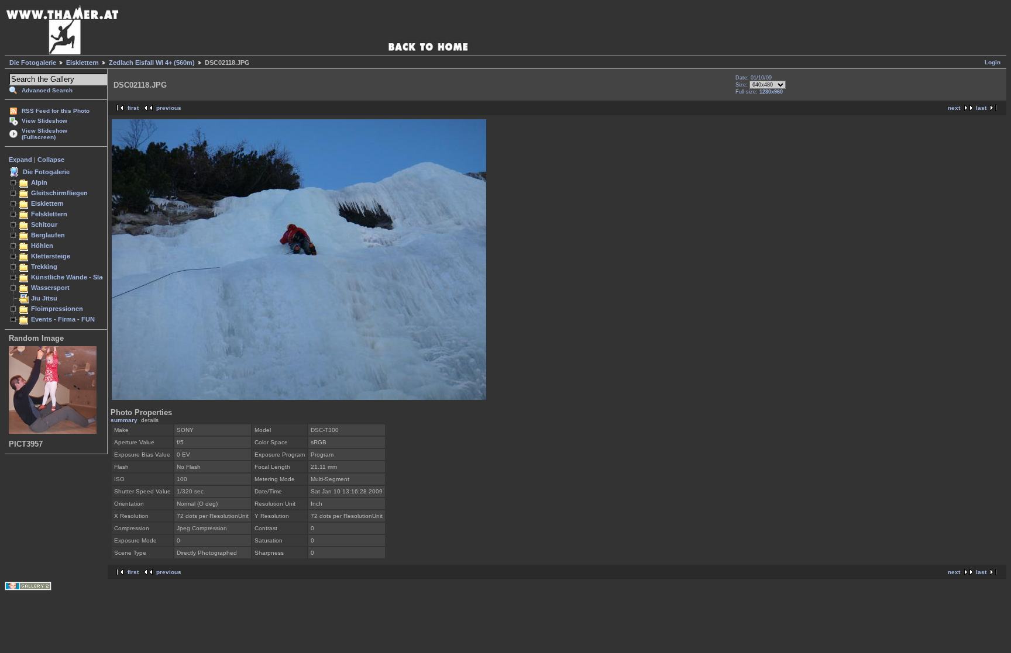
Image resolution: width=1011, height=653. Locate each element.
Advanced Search (47, 90)
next (954, 108)
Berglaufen (48, 235)
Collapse (50, 159)
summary (124, 420)
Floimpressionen (57, 308)
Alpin (39, 182)
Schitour (44, 224)
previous (168, 108)
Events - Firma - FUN (63, 319)
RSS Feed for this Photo (56, 111)
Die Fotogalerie (32, 62)
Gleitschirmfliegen (59, 192)
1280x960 (771, 92)
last (981, 108)
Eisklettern (82, 62)
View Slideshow (44, 121)
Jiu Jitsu (44, 298)
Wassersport (50, 287)
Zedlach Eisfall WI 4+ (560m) (152, 62)
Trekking (44, 266)
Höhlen (42, 245)
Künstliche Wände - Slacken (74, 277)
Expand (20, 159)
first (133, 108)
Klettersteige (50, 256)
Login (992, 62)
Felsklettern (49, 213)
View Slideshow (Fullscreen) (44, 133)
